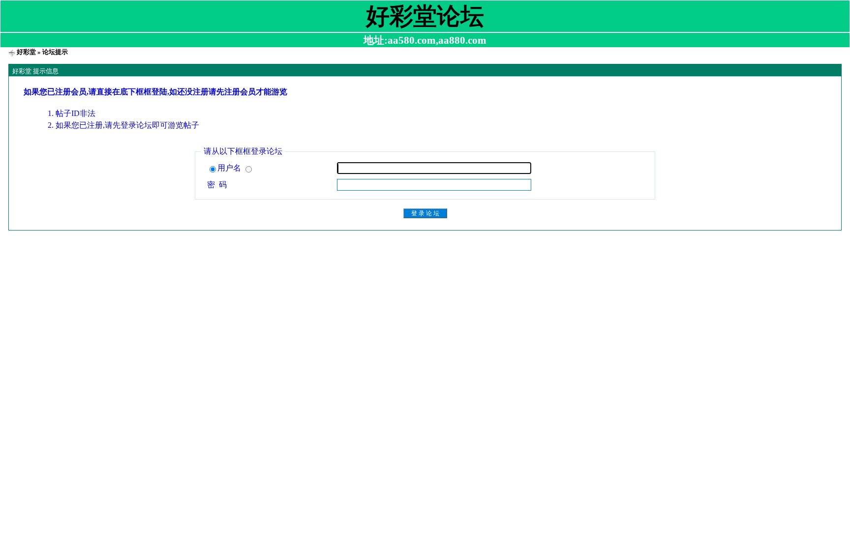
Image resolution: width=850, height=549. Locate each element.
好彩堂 (26, 52)
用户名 (230, 168)
